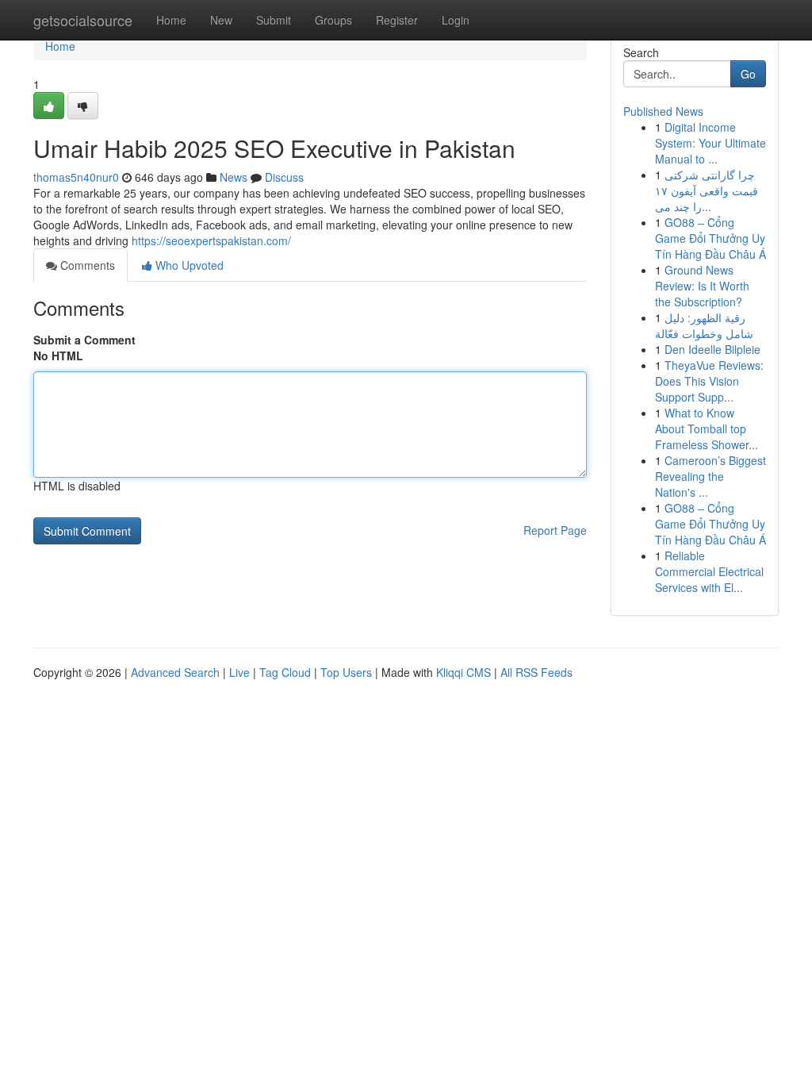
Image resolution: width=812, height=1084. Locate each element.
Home (171, 20)
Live (239, 672)
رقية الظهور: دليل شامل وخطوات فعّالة (704, 325)
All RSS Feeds (536, 672)
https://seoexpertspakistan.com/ (211, 240)
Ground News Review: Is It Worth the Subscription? (702, 285)
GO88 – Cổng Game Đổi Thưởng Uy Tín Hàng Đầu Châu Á (710, 238)
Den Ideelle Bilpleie (712, 349)
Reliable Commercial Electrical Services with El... (709, 571)
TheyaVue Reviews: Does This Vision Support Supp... (709, 381)
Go (748, 74)
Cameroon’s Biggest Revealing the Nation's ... (710, 476)
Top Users (346, 672)
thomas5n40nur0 (76, 177)
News (233, 177)
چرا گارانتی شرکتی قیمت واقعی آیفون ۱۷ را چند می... (706, 190)
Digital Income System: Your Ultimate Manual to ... (710, 143)
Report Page (555, 530)
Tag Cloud (285, 672)
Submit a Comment (84, 340)
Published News (663, 111)
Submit (273, 20)
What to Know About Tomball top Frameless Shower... (706, 428)
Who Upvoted (188, 265)
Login (455, 20)
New (221, 20)
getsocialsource (82, 20)
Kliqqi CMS (463, 672)
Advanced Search (175, 672)
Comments (86, 265)
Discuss (284, 177)
